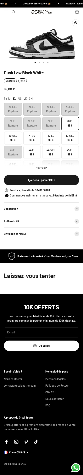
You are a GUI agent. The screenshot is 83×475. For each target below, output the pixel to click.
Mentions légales (55, 379)
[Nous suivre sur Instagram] (16, 441)
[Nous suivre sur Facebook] (6, 441)
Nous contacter (13, 379)
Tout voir (41, 168)
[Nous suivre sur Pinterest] (26, 441)
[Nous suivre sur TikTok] (36, 441)
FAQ (47, 405)
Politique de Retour (57, 385)
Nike (22, 80)
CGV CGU (50, 392)
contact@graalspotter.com (20, 385)
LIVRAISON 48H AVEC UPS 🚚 (36, 3)
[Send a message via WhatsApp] (75, 467)
